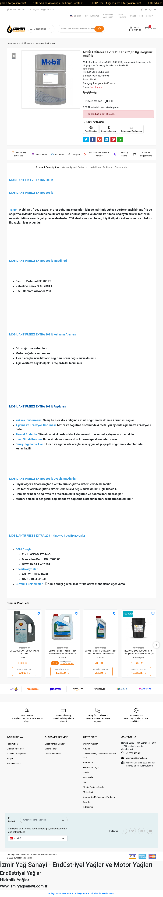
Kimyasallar (88, 777)
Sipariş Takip (51, 749)
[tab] (47, 167)
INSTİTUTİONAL (15, 737)
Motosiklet (88, 792)
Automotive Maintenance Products (99, 797)
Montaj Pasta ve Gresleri (94, 787)
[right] (156, 645)
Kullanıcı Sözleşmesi (16, 753)
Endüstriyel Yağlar (91, 767)
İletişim (10, 758)
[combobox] (12, 838)
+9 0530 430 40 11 (134, 753)
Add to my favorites (95, 122)
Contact (149, 16)
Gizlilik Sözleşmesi (15, 749)
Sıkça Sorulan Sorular (54, 744)
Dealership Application (108, 16)
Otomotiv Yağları (90, 744)
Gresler (86, 772)
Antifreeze (88, 762)
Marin (85, 782)
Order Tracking (122, 16)
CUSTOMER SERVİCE (56, 737)
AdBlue (86, 749)
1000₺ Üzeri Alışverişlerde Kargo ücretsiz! (58, 3)
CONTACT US (128, 737)
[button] (150, 29)
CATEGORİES (90, 737)
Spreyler (87, 802)
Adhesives (88, 807)
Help (141, 16)
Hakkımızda (12, 744)
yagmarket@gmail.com (136, 758)
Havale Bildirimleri (53, 753)
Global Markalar (14, 763)
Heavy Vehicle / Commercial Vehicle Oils (99, 755)
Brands (133, 16)
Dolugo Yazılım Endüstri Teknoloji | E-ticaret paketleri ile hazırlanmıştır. (81, 893)
